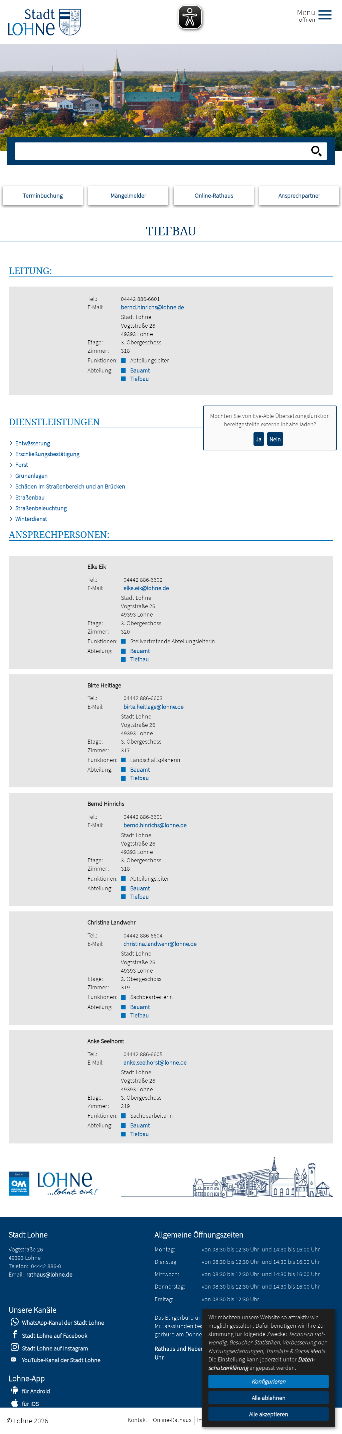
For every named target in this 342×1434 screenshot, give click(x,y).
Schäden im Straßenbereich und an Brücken (69, 486)
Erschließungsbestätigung (46, 454)
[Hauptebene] (44, 22)
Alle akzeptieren (268, 1414)
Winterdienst (30, 519)
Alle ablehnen (269, 1398)
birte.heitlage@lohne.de (154, 706)
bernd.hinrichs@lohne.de (152, 307)
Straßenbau (29, 497)
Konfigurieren (268, 1381)
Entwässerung (32, 443)
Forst (21, 464)
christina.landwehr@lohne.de (160, 944)
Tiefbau (139, 378)
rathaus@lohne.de (49, 1274)
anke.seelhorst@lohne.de (155, 1062)
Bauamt (140, 370)
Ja (259, 439)
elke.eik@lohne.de (146, 588)
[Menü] (328, 14)
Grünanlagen (31, 475)
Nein (275, 439)
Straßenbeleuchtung (40, 508)
